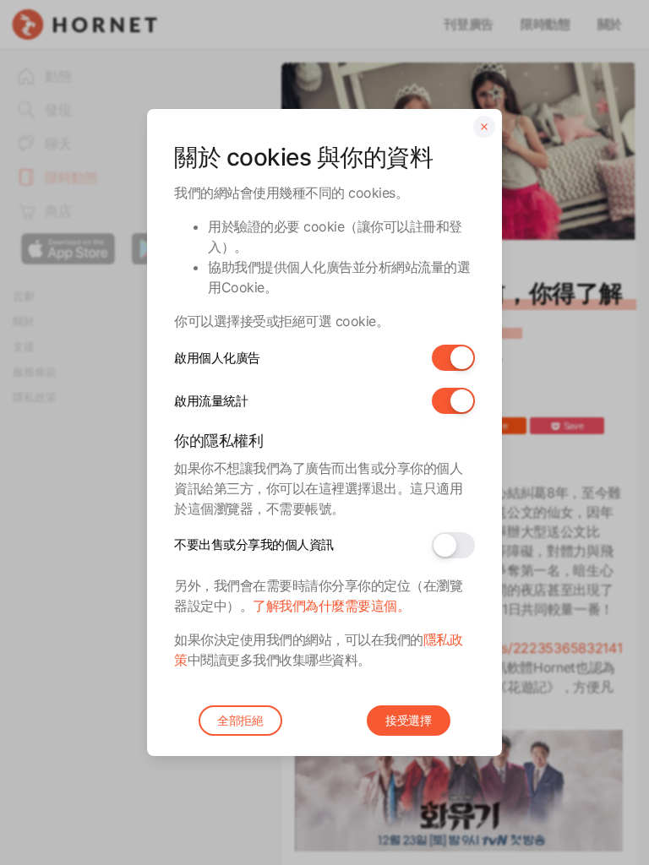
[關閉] (484, 127)
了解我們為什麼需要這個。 (331, 605)
